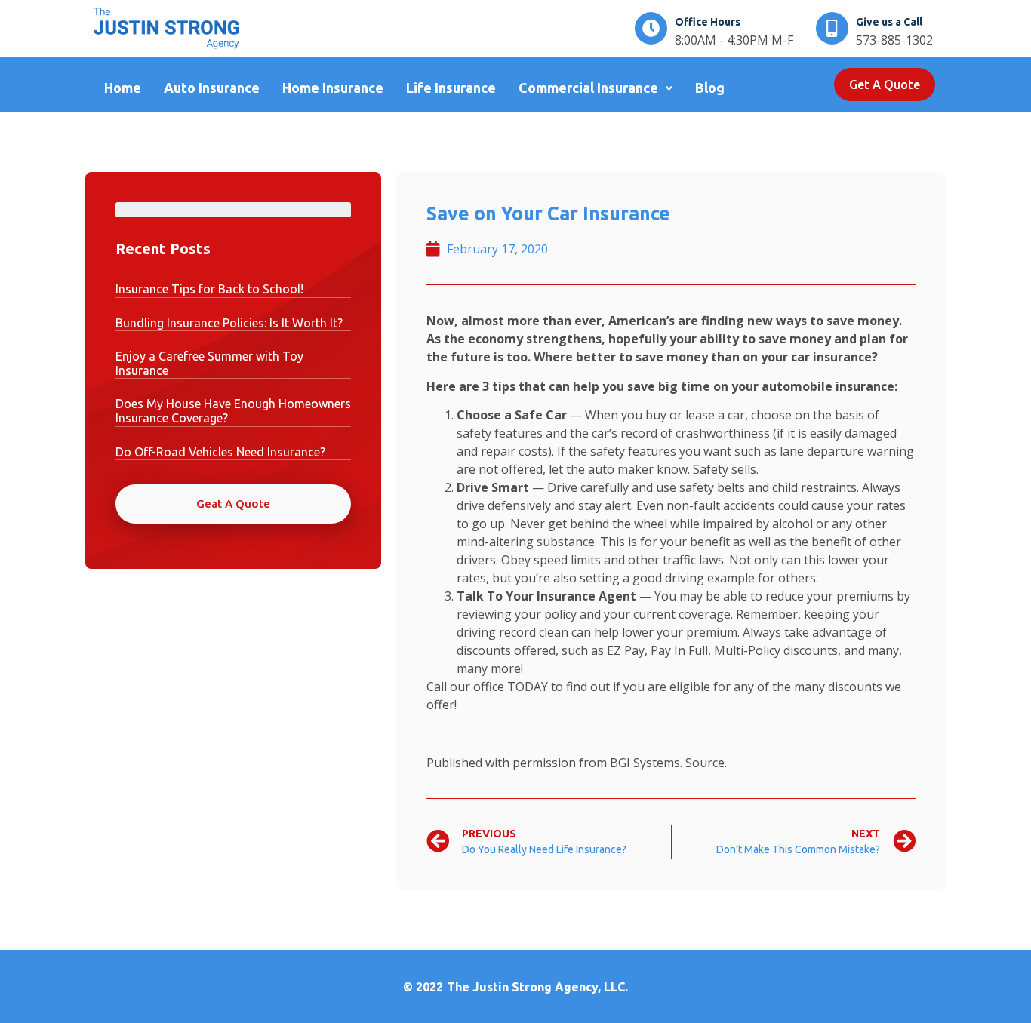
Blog (710, 87)
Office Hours (707, 22)
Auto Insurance (212, 87)
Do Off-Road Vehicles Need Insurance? (220, 452)
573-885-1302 (894, 40)
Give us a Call (889, 22)
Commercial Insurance (588, 87)
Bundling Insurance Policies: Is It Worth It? (229, 323)
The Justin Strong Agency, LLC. (537, 987)
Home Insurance (332, 87)
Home (122, 87)
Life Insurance (451, 87)
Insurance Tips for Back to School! (209, 289)
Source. (706, 762)
